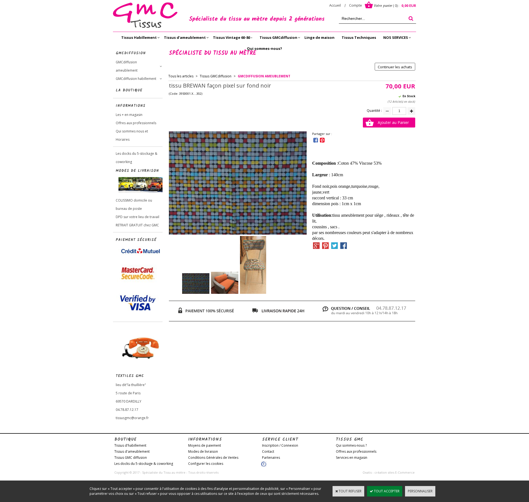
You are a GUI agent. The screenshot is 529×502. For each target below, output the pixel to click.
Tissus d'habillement (130, 445)
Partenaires (271, 457)
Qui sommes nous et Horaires (132, 135)
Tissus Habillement (139, 37)
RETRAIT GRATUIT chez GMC (137, 225)
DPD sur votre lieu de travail (137, 217)
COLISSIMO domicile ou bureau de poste (134, 204)
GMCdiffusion (131, 53)
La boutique (129, 90)
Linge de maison (319, 37)
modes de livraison (137, 171)
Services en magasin (351, 457)
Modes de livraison (203, 451)
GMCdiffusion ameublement (126, 66)
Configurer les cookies (205, 463)
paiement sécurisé (136, 240)
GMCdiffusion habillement (136, 78)
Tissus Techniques (359, 37)
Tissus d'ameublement (185, 37)
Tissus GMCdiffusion (278, 37)
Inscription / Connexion (280, 445)
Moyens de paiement (204, 445)
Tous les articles (180, 76)
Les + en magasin (129, 114)
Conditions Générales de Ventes (213, 457)
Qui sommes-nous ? (351, 445)
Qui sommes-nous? (264, 48)
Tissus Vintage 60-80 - (232, 37)
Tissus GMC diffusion (130, 457)
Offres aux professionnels (136, 123)
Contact (268, 451)
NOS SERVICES (395, 37)
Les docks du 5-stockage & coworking (136, 157)
